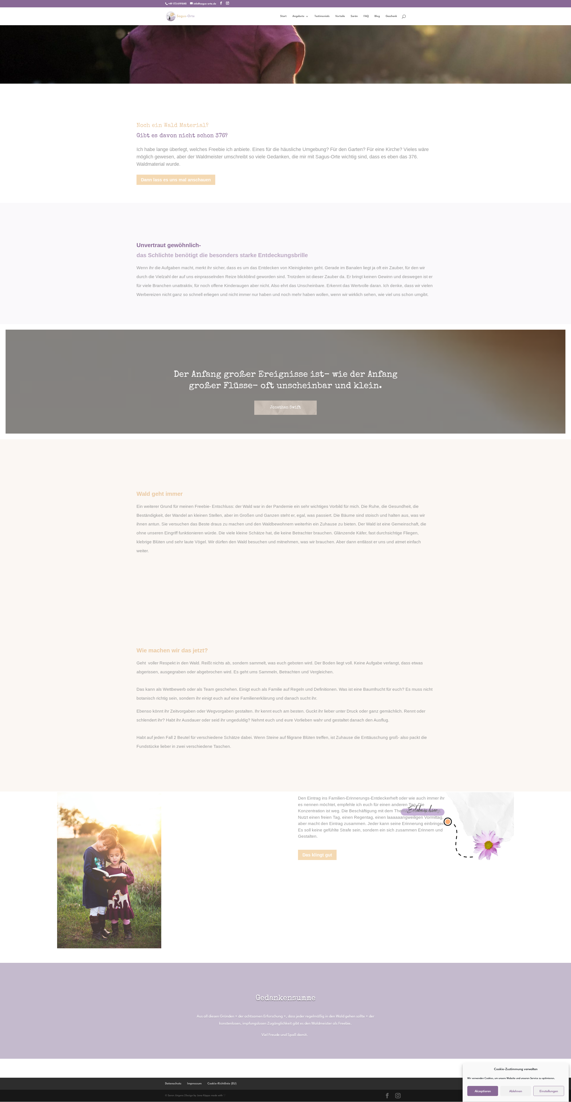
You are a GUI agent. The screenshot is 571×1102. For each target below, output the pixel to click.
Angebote (298, 16)
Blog (377, 16)
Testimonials (321, 16)
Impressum (194, 1083)
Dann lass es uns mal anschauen (176, 179)
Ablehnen (515, 1091)
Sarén (354, 16)
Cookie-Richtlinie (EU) (221, 1083)
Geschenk (391, 16)
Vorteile (340, 16)
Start (283, 16)
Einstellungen (549, 1091)
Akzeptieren (483, 1091)
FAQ (366, 16)
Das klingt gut (317, 854)
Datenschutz (173, 1083)
